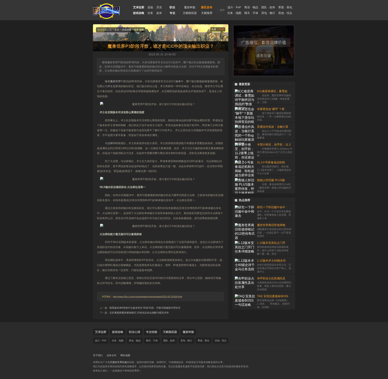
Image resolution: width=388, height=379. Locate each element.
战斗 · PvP (234, 7)
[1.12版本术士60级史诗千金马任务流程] (245, 265)
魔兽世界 (115, 81)
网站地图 (125, 355)
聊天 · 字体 (251, 13)
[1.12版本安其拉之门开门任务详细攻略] (245, 247)
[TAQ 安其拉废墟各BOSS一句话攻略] (245, 300)
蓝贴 (150, 7)
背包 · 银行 (268, 13)
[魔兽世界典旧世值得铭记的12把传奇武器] (245, 229)
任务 (150, 13)
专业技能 (151, 332)
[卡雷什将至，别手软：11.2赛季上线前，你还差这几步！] (245, 149)
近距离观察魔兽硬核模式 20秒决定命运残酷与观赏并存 (139, 312)
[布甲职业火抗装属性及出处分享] (245, 283)
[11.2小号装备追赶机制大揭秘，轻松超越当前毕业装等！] (245, 166)
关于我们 (98, 355)
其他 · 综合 (285, 13)
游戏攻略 (127, 29)
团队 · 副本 (268, 7)
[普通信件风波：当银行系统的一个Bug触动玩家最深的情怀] (245, 131)
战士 (198, 260)
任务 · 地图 (234, 13)
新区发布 (206, 7)
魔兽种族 (189, 7)
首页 (116, 29)
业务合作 (111, 355)
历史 (159, 7)
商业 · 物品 (251, 7)
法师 (110, 143)
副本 (159, 13)
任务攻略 (139, 29)
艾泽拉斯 (100, 332)
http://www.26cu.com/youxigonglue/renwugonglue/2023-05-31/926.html (147, 296)
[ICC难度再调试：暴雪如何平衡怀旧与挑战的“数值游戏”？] (245, 95)
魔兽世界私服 (119, 362)
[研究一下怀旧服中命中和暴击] (245, 211)
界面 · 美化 (285, 7)
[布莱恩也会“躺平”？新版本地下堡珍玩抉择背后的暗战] (245, 113)
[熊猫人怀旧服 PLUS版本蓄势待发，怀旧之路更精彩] (245, 184)
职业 (199, 81)
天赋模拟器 (190, 13)
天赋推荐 (206, 13)
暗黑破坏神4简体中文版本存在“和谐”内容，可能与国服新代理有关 (145, 307)
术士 (110, 86)
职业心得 (134, 332)
